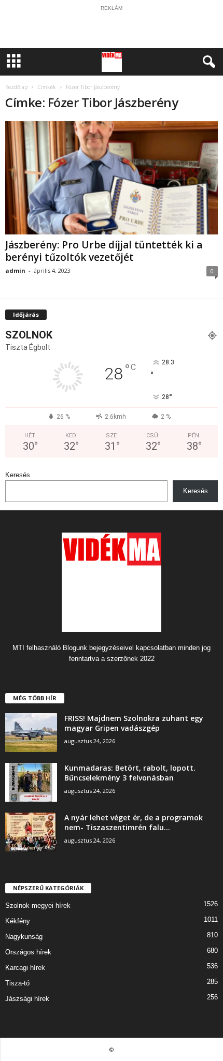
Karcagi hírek (25, 967)
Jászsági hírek (27, 999)
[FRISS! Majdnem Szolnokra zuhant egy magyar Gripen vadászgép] (31, 732)
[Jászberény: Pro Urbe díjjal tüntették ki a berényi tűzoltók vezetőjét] (111, 177)
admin (15, 270)
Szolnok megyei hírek (38, 905)
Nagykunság (24, 936)
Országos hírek (28, 952)
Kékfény (17, 921)
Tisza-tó (17, 983)
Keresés (17, 475)
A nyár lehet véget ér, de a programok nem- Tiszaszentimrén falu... (133, 822)
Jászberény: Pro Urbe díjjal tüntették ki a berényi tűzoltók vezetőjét (103, 251)
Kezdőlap (16, 87)
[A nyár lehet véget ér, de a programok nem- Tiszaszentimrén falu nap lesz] (31, 832)
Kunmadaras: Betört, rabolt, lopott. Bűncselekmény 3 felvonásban (130, 773)
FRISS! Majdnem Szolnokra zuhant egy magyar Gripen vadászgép (133, 723)
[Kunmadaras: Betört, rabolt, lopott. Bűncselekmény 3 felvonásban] (31, 782)
